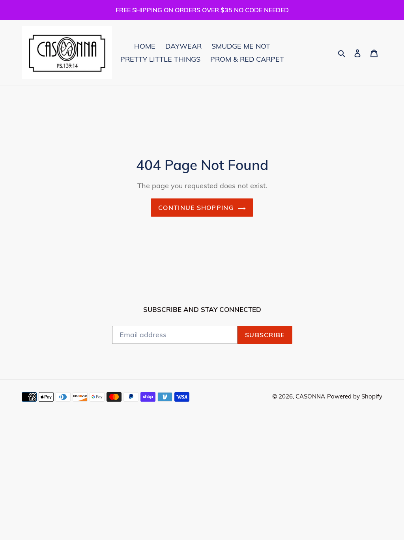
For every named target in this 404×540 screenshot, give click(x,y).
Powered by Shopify (354, 396)
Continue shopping (196, 207)
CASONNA (310, 396)
